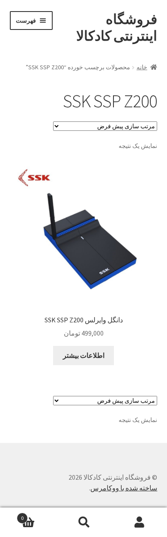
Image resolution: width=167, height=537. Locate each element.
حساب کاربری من (139, 522)
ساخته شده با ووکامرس (123, 488)
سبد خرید (38, 515)
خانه (142, 67)
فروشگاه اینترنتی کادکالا (116, 27)
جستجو (83, 522)
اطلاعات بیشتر (83, 355)
